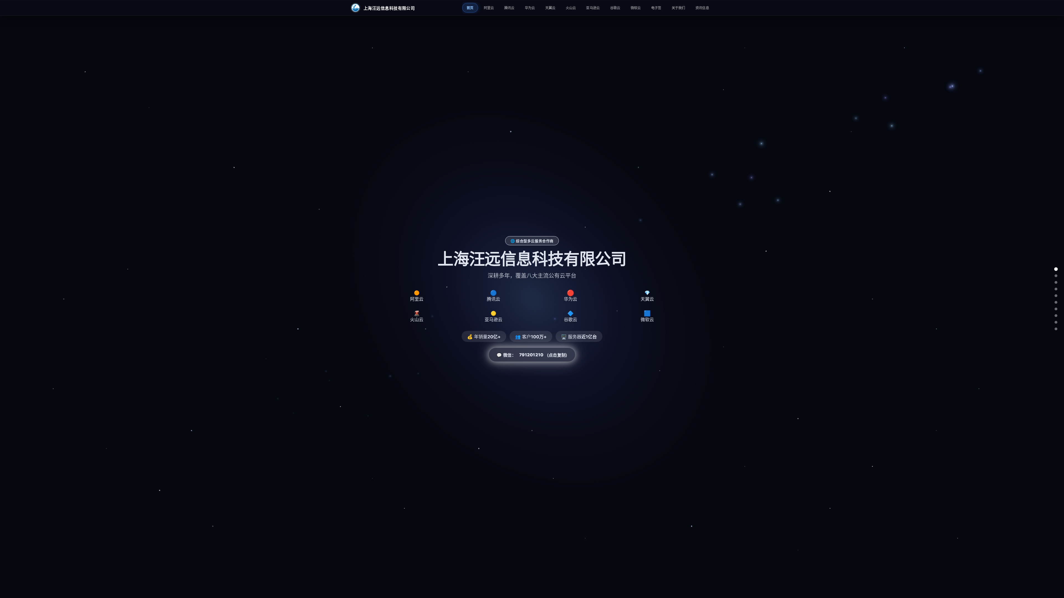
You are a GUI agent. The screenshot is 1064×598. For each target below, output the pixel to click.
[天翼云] (1056, 295)
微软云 (636, 8)
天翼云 (550, 8)
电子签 (656, 8)
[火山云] (1056, 302)
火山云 (571, 8)
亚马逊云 (593, 8)
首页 (470, 8)
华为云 (530, 8)
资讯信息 (702, 8)
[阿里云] (1056, 275)
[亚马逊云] (1056, 309)
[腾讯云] (1056, 282)
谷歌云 (615, 8)
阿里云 (489, 8)
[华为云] (1056, 289)
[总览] (1056, 269)
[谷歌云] (1056, 315)
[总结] (1056, 329)
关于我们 (678, 8)
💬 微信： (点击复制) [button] (532, 355)
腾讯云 (509, 8)
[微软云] (1056, 322)
